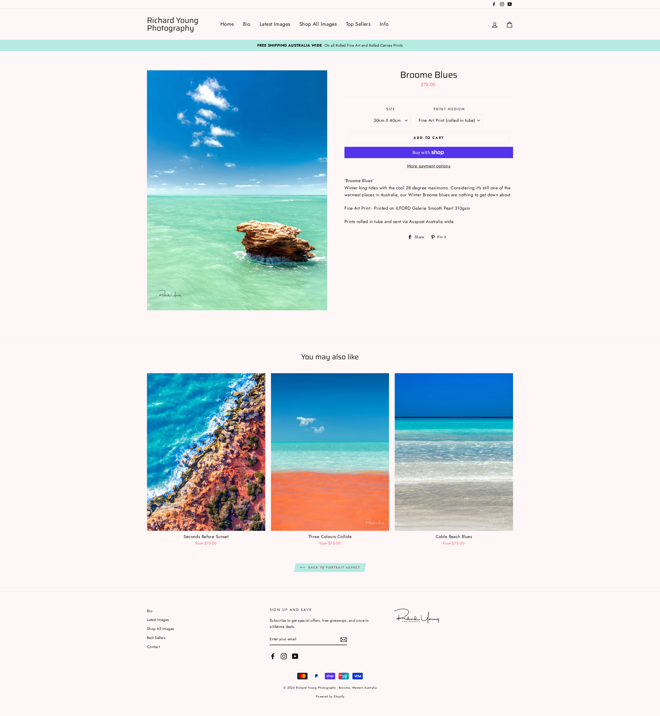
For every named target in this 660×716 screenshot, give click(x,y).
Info (384, 24)
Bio (246, 24)
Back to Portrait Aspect (333, 567)
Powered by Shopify (330, 696)
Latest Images (275, 24)
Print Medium (449, 109)
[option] (330, 45)
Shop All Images (318, 24)
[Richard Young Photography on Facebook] (273, 656)
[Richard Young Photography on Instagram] (284, 656)
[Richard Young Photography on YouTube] (295, 656)
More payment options (429, 166)
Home (227, 24)
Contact (153, 646)
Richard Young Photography (173, 24)
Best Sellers (156, 637)
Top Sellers (358, 24)
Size (390, 109)
